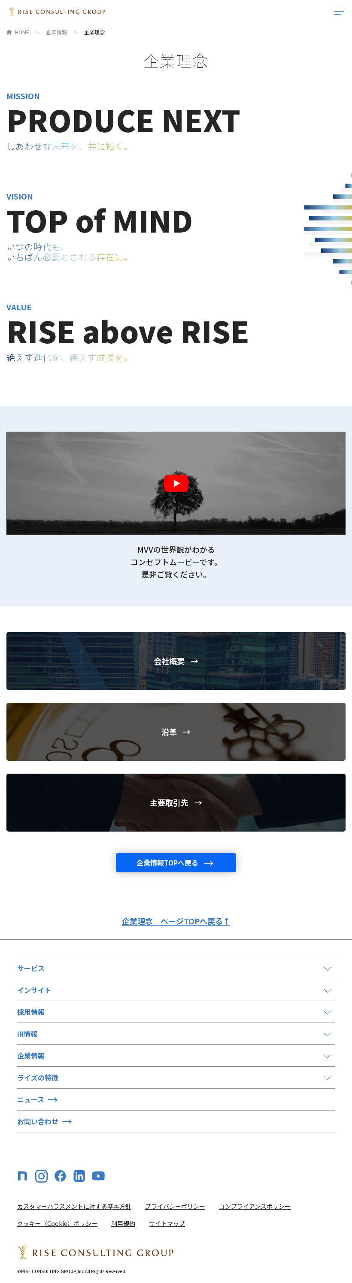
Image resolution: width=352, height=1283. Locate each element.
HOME (22, 32)
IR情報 (27, 1034)
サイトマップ (167, 1223)
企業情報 (56, 32)
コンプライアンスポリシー (255, 1206)
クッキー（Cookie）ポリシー (57, 1223)
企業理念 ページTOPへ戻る (176, 920)
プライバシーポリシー (175, 1206)
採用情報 (31, 1012)
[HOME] (57, 11)
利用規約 (123, 1223)
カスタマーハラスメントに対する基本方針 (74, 1206)
